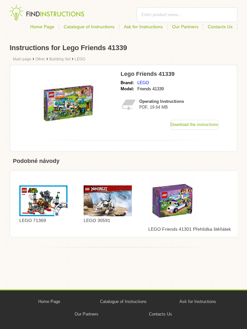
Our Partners (185, 26)
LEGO (143, 82)
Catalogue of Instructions (89, 26)
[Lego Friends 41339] (68, 133)
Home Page (42, 26)
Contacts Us (220, 26)
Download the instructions (194, 124)
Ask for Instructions (143, 26)
